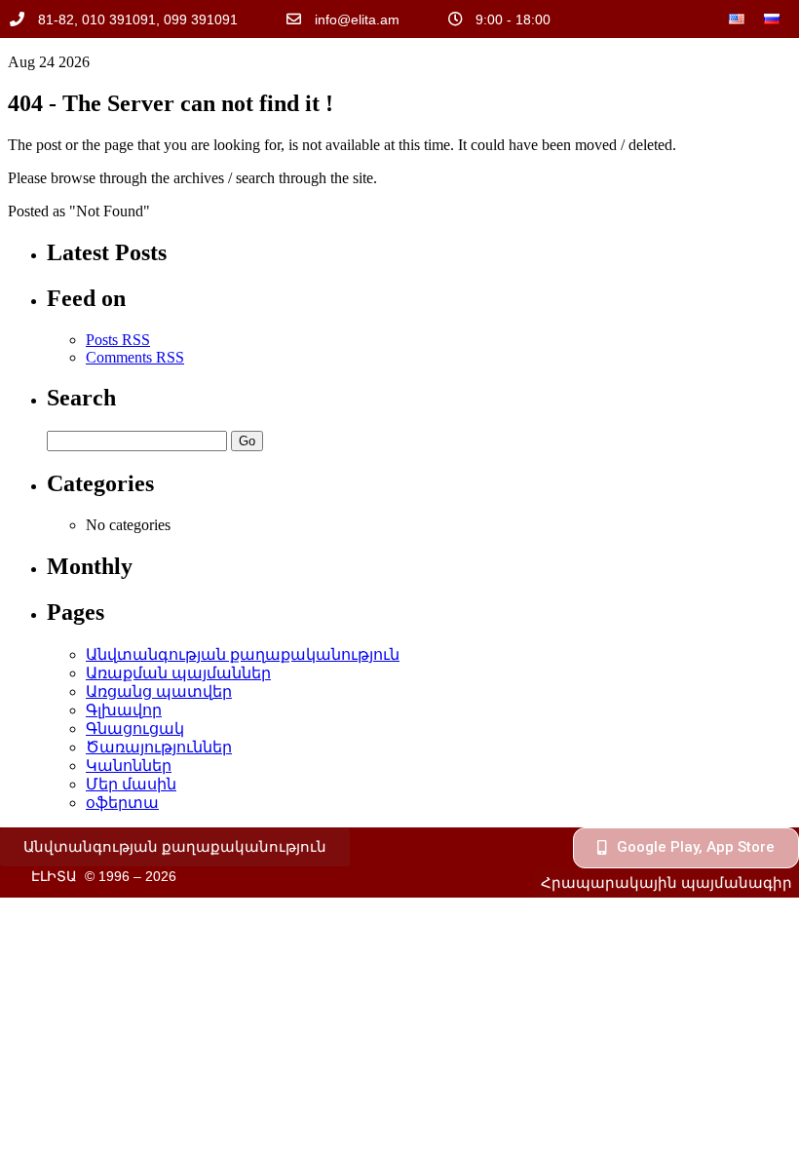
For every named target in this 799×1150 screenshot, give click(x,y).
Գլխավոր (124, 710)
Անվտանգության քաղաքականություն (243, 654)
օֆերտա (122, 802)
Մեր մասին (131, 784)
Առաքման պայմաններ (178, 673)
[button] (175, 847)
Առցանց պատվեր (159, 691)
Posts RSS (118, 339)
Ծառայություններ (159, 747)
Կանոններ (128, 765)
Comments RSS (135, 357)
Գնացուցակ (135, 728)
